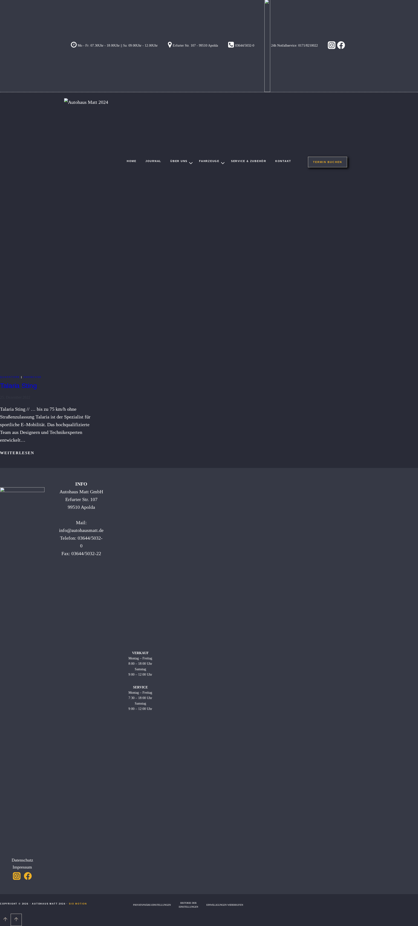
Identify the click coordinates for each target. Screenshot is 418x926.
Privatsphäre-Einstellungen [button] (152, 905)
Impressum (22, 867)
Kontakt (283, 161)
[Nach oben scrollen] (5, 920)
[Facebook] (341, 46)
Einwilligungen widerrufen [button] (224, 905)
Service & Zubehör (248, 161)
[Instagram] (332, 46)
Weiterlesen (18, 453)
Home (131, 161)
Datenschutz (22, 860)
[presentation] (48, 306)
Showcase (32, 377)
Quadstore (10, 377)
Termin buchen (327, 162)
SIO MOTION (78, 904)
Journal (153, 161)
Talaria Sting (18, 385)
